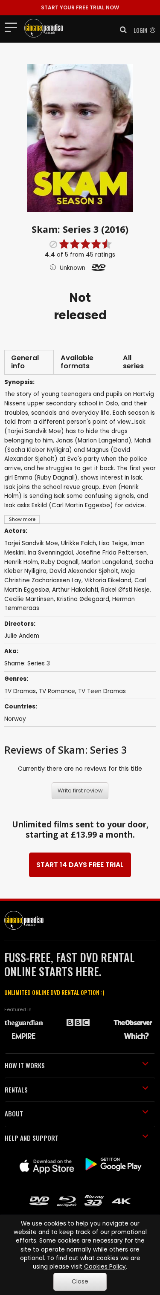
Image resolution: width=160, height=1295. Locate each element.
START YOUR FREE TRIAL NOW (80, 7)
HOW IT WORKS (25, 1065)
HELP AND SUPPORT (31, 1137)
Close (80, 1282)
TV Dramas (20, 691)
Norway (15, 719)
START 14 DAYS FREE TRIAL (80, 865)
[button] (121, 30)
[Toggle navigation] (13, 26)
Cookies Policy (105, 1267)
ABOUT (14, 1113)
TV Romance (57, 691)
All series (133, 362)
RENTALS (16, 1089)
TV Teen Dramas (102, 691)
